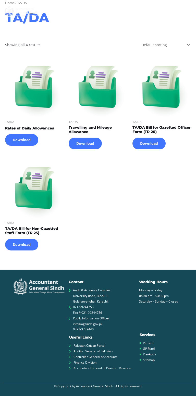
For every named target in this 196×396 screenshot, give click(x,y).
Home (58, 11)
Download (22, 139)
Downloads (159, 11)
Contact (185, 11)
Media (131, 11)
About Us (80, 11)
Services (104, 11)
